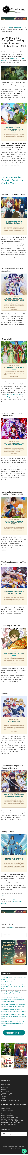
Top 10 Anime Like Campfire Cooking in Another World (12, 180)
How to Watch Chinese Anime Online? (10, 1100)
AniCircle (3, 1096)
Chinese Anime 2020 (6, 1113)
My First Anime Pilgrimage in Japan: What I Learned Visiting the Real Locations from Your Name (13, 1016)
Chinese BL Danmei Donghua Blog (9, 1117)
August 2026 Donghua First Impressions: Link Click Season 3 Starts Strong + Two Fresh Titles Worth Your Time (13, 980)
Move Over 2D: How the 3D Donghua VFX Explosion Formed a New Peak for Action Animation (12, 1023)
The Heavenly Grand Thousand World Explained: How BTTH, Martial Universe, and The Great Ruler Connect (13, 999)
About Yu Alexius (5, 1084)
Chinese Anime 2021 (6, 1112)
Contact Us (4, 1086)
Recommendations (12, 899)
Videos (3, 1098)
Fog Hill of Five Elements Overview (9, 1119)
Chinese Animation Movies (7, 1115)
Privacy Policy (4, 1087)
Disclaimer (4, 1089)
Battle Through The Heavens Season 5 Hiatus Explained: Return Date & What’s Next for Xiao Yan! (14, 987)
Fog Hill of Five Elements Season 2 (9, 1124)
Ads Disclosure (5, 1091)
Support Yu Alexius (14, 1033)
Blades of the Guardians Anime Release (11, 1122)
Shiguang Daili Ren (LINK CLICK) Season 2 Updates (13, 1121)
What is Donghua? (5, 1108)
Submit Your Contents (6, 1093)
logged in (11, 927)
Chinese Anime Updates (7, 1110)
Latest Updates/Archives (7, 1094)
